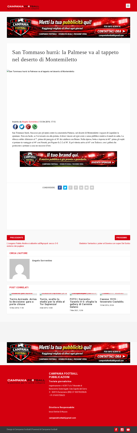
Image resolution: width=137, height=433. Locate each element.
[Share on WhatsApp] (34, 127)
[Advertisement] (68, 97)
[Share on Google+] (28, 127)
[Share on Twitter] (22, 127)
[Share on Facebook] (15, 127)
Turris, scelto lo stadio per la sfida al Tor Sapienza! (52, 302)
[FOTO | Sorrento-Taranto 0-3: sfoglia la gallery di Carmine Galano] (83, 294)
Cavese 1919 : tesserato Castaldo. (112, 300)
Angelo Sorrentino (30, 122)
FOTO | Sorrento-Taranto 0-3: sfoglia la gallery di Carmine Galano (83, 303)
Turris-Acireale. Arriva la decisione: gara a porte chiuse (23, 302)
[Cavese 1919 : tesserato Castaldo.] (113, 294)
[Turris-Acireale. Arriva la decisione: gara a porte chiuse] (23, 294)
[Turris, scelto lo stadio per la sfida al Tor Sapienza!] (53, 294)
